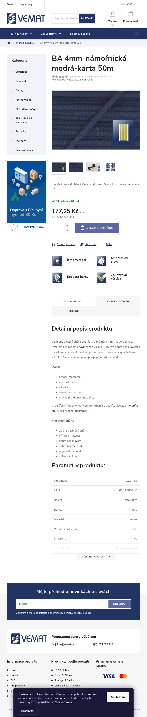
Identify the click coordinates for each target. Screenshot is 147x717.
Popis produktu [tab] (73, 301)
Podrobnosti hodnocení (100, 76)
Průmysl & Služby (65, 680)
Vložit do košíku (100, 228)
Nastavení (27, 711)
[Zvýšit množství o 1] (67, 225)
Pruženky (20, 131)
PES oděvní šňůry (25, 109)
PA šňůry (20, 140)
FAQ (13, 680)
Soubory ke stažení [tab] (117, 301)
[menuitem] (22, 34)
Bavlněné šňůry (24, 150)
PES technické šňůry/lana (23, 120)
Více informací (64, 702)
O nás (10, 4)
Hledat (87, 18)
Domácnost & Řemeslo (67, 685)
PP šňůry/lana (23, 100)
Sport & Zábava (63, 675)
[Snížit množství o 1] (67, 230)
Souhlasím (118, 697)
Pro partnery (25, 4)
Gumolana (21, 71)
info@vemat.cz (65, 644)
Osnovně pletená (62, 342)
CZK (129, 4)
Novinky (15, 675)
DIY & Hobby (62, 670)
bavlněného (86, 347)
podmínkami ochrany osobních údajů (70, 613)
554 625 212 (106, 644)
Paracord (20, 81)
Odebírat (119, 604)
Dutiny (19, 90)
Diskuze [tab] (74, 311)
